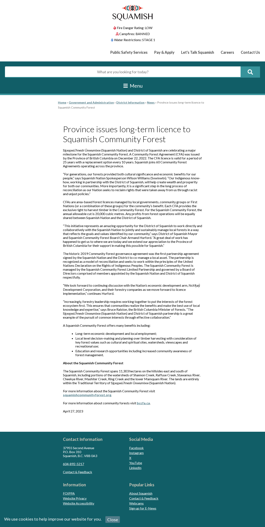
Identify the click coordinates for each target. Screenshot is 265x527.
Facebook (136, 448)
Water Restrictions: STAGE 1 (134, 40)
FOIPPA (69, 493)
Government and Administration (91, 102)
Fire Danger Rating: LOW (134, 28)
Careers (227, 52)
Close (112, 519)
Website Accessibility (78, 503)
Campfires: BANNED (134, 34)
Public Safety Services (129, 52)
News (151, 102)
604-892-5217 (73, 464)
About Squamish (140, 493)
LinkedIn (135, 468)
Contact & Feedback (77, 472)
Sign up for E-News (142, 508)
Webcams (136, 503)
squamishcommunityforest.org (87, 395)
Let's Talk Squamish (197, 52)
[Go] (250, 72)
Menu (136, 86)
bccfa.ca (143, 403)
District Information (130, 102)
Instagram (136, 453)
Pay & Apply (164, 52)
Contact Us (250, 52)
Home (62, 102)
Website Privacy (75, 498)
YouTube (135, 463)
